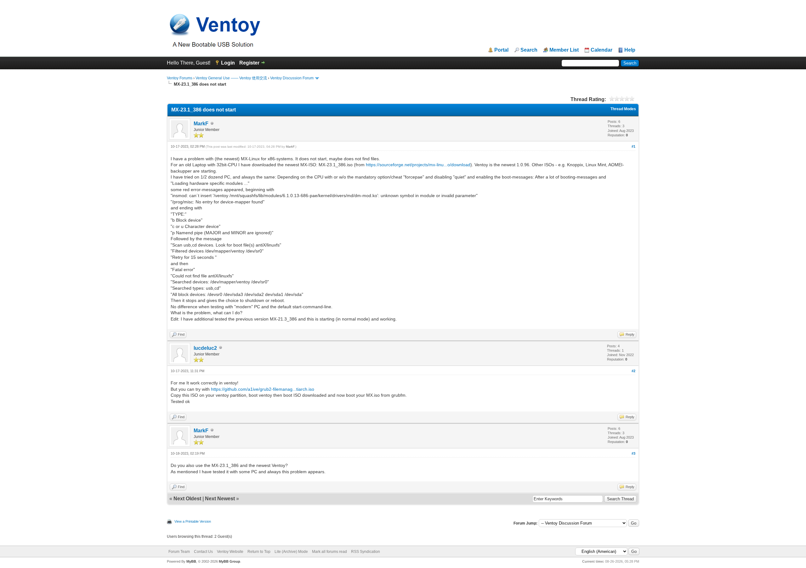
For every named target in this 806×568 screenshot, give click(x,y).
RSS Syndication (365, 551)
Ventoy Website (230, 551)
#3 (633, 453)
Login (228, 62)
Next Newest (220, 498)
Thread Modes (623, 109)
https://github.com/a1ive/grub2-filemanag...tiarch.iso (262, 389)
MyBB (191, 561)
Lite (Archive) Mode (291, 551)
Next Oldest (187, 498)
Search (528, 50)
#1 (633, 146)
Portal (501, 50)
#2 (633, 371)
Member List (564, 50)
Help (629, 50)
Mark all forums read (329, 551)
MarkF (201, 123)
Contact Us (203, 551)
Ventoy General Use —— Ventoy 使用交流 (231, 78)
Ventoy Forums (179, 78)
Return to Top (258, 551)
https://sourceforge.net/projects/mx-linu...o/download (418, 164)
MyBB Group (229, 561)
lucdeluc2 (205, 348)
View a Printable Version (192, 521)
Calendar (601, 50)
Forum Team (179, 551)
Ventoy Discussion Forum (292, 78)
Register (249, 62)
